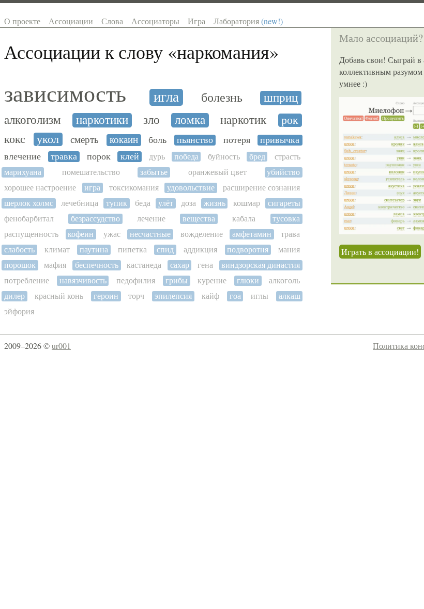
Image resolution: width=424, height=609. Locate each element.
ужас (111, 234)
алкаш (289, 296)
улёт (165, 203)
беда (142, 203)
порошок (20, 265)
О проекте (22, 20)
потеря (236, 140)
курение (212, 280)
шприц (281, 98)
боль (157, 140)
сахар (179, 265)
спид (165, 249)
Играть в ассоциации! (380, 251)
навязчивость (83, 280)
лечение (151, 218)
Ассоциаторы (155, 20)
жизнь (214, 203)
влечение (22, 156)
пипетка (132, 249)
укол (48, 139)
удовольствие (191, 188)
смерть (84, 140)
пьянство (195, 140)
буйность (224, 157)
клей (129, 156)
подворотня (247, 249)
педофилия (135, 280)
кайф (210, 296)
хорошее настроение (40, 188)
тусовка (286, 218)
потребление (26, 280)
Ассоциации (71, 20)
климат (57, 249)
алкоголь (284, 280)
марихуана (22, 172)
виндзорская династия (260, 265)
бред (257, 157)
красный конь (59, 296)
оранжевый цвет (217, 172)
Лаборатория (248, 20)
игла (166, 97)
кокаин (124, 140)
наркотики (102, 120)
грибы (176, 280)
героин (106, 296)
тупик (116, 203)
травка (64, 156)
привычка (279, 140)
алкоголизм (32, 120)
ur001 (61, 345)
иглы (259, 296)
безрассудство (95, 218)
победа (186, 157)
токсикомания (134, 188)
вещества (199, 218)
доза (188, 203)
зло (151, 120)
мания (289, 249)
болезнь (222, 97)
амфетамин (251, 234)
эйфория (19, 311)
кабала (243, 218)
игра (92, 188)
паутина (94, 249)
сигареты (284, 203)
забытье (154, 172)
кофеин (81, 234)
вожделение (201, 234)
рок (289, 120)
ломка (190, 120)
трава (290, 234)
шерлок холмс (28, 203)
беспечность (96, 265)
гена (205, 265)
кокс (14, 139)
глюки (248, 280)
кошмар (246, 203)
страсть (287, 157)
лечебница (79, 203)
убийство (283, 172)
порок (99, 156)
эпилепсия (173, 296)
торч (136, 296)
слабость (19, 249)
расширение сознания (261, 188)
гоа (235, 296)
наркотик (243, 120)
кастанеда (144, 265)
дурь (157, 157)
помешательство (91, 172)
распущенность (31, 234)
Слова (112, 20)
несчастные (150, 234)
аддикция (200, 249)
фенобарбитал (29, 218)
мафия (55, 265)
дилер (14, 296)
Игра (196, 20)
